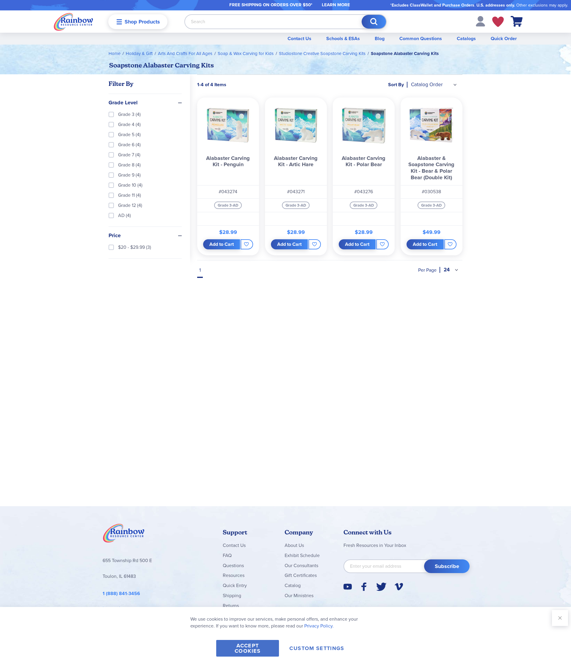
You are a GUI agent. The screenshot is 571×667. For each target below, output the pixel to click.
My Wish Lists (498, 21)
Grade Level (123, 103)
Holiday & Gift (139, 53)
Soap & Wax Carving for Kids (246, 53)
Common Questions (420, 38)
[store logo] (73, 21)
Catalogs (466, 38)
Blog (380, 38)
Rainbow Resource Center (124, 535)
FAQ (227, 555)
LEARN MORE (336, 4)
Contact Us (299, 38)
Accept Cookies (248, 648)
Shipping (232, 595)
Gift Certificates (301, 575)
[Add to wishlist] (247, 244)
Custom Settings (316, 648)
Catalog (293, 585)
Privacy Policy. (319, 625)
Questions (233, 565)
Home (114, 53)
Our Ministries (299, 595)
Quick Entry (235, 585)
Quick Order (504, 38)
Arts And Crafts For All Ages (185, 53)
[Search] (374, 22)
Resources (233, 575)
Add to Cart (221, 244)
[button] (480, 21)
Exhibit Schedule (302, 555)
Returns (231, 605)
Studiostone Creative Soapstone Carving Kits (322, 53)
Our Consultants (301, 565)
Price (115, 236)
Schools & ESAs (343, 38)
